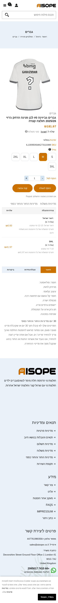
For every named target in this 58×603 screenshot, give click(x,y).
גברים (52, 113)
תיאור (48, 270)
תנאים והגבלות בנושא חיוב (38, 437)
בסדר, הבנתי (46, 597)
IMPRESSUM (45, 511)
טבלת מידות (29, 270)
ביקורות (10, 270)
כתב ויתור (47, 518)
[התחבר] (16, 5)
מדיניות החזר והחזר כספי (24, 203)
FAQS (49, 504)
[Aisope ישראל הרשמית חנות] (46, 5)
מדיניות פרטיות (45, 430)
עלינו (50, 491)
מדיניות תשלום (45, 444)
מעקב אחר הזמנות (43, 498)
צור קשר (48, 485)
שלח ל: (47, 131)
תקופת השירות (45, 464)
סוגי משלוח (33, 131)
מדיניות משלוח (47, 203)
